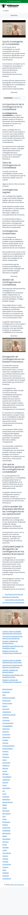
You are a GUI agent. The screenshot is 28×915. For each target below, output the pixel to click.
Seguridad (6, 839)
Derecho (5, 732)
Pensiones (6, 822)
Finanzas (5, 757)
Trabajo (5, 859)
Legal (4, 785)
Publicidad (6, 830)
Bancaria (5, 709)
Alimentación (7, 689)
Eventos (5, 751)
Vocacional (6, 878)
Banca (4, 706)
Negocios (5, 811)
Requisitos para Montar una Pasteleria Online (12, 647)
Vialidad (5, 873)
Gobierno (5, 765)
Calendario (6, 712)
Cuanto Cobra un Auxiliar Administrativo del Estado (12, 632)
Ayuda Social (7, 703)
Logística (5, 797)
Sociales (5, 847)
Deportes (5, 729)
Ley (3, 791)
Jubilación (6, 780)
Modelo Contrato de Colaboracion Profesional (12, 652)
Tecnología (6, 853)
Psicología (6, 828)
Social (4, 845)
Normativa (6, 813)
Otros (4, 819)
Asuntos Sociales (8, 698)
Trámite (5, 862)
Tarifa (4, 850)
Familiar (5, 754)
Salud (4, 836)
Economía (6, 734)
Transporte (6, 864)
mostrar (16, 98)
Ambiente (6, 692)
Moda (4, 808)
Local (4, 794)
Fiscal (4, 760)
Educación (6, 737)
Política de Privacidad (16, 885)
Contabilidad (7, 726)
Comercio (6, 720)
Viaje (4, 870)
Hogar (4, 771)
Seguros (5, 842)
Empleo (5, 740)
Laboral (5, 782)
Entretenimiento (8, 746)
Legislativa (6, 788)
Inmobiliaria (6, 777)
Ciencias (5, 717)
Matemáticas (7, 802)
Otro (4, 816)
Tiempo (5, 856)
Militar (4, 805)
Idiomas (5, 774)
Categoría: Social (8, 715)
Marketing (6, 799)
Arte (4, 695)
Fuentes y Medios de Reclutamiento (10, 642)
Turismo (5, 867)
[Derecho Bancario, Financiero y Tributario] (10, 6)
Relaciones (6, 833)
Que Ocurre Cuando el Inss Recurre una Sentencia (12, 637)
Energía (5, 743)
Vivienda (5, 876)
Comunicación (7, 723)
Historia (5, 768)
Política (5, 825)
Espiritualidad (7, 749)
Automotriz (6, 701)
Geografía (6, 763)
